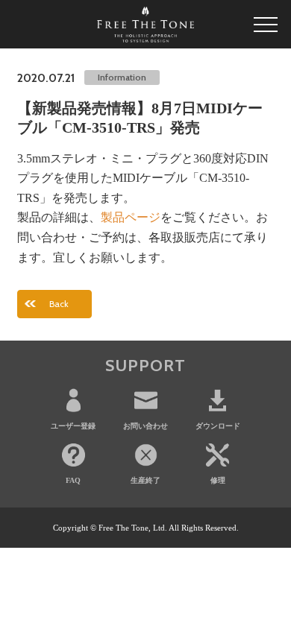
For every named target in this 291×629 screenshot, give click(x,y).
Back (59, 303)
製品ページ (130, 217)
